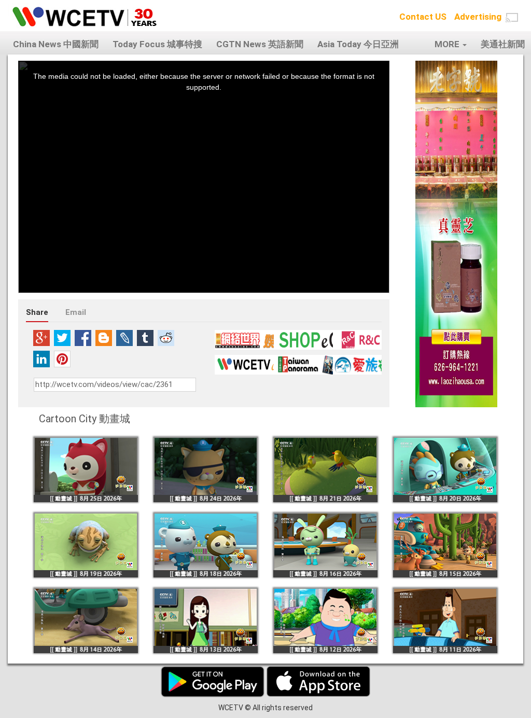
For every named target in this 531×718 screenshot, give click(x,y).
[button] (512, 17)
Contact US (422, 16)
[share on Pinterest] (62, 359)
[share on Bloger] (103, 337)
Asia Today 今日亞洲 (358, 44)
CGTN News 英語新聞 (259, 44)
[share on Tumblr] (145, 337)
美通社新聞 (503, 44)
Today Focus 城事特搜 (157, 44)
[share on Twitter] (62, 337)
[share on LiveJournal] (124, 337)
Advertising (477, 16)
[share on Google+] (41, 337)
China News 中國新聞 (56, 44)
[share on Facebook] (83, 337)
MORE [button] (448, 44)
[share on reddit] (166, 337)
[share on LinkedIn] (41, 359)
